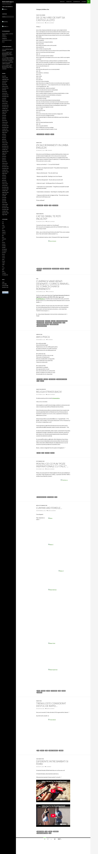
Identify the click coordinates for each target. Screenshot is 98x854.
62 (54, 839)
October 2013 (5, 108)
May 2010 (4, 178)
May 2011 (4, 158)
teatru (3, 271)
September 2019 (5, 79)
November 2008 (5, 209)
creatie (38, 334)
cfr (38, 750)
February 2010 (5, 183)
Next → (60, 839)
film (3, 235)
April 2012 (4, 139)
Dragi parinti (4, 38)
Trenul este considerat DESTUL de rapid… (51, 704)
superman (39, 692)
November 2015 (5, 94)
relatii (3, 264)
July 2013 (4, 113)
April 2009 (4, 200)
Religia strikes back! (49, 391)
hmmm (43, 15)
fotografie (39, 461)
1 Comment (49, 150)
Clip (37, 758)
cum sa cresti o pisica (61, 379)
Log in (3, 282)
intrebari (3, 247)
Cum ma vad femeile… (49, 507)
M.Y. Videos (84, 1)
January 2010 (4, 185)
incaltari (39, 268)
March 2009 (4, 202)
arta (37, 505)
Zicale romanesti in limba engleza (52, 146)
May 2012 (4, 137)
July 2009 (4, 195)
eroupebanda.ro (57, 322)
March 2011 (4, 161)
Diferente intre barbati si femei (52, 762)
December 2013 (5, 105)
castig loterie (40, 134)
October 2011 (5, 149)
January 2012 (4, 144)
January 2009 (4, 206)
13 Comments (51, 291)
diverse (3, 230)
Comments (5, 285)
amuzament (40, 205)
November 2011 (5, 147)
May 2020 (4, 76)
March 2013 (4, 120)
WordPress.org (5, 287)
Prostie (41, 213)
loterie (47, 134)
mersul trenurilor (53, 750)
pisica (42, 380)
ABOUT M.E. (62, 1)
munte (3, 256)
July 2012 (4, 134)
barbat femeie (40, 831)
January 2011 (4, 165)
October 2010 (5, 170)
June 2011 (4, 156)
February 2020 (5, 77)
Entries (4, 283)
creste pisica (52, 379)
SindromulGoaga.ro (8, 1)
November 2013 (5, 106)
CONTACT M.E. (69, 1)
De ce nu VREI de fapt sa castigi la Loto (50, 19)
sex (3, 266)
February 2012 (5, 142)
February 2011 (5, 163)
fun (40, 15)
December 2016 (5, 88)
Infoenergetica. (56, 398)
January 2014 (4, 103)
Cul (2, 228)
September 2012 (5, 130)
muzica (3, 257)
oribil (62, 268)
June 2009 (4, 197)
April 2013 (4, 118)
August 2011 (4, 153)
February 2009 (5, 204)
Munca (3, 254)
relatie (3, 262)
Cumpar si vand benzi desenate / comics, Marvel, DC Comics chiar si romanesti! (52, 285)
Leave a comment (50, 22)
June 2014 (4, 98)
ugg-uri (39, 270)
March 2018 (4, 84)
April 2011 (4, 159)
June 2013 (4, 115)
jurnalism (4, 252)
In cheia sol (4, 36)
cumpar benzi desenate (62, 320)
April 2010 (4, 180)
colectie (48, 320)
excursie (4, 233)
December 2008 (5, 207)
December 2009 (5, 187)
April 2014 (4, 100)
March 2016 (4, 91)
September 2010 (5, 171)
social (3, 268)
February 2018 (5, 86)
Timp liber (4, 273)
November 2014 (5, 96)
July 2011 (4, 154)
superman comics (54, 324)
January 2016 (4, 93)
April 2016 (4, 89)
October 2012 (5, 129)
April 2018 (4, 82)
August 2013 (4, 112)
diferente (56, 831)
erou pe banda (40, 322)
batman (43, 690)
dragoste (4, 232)
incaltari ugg (56, 268)
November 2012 (5, 127)
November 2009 (5, 188)
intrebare (4, 245)
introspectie (4, 249)
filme (3, 237)
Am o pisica (43, 336)
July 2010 (4, 175)
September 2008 (5, 212)
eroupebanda (49, 322)
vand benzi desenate (41, 326)
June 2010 (4, 176)
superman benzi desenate (42, 324)
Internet (3, 244)
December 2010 (5, 166)
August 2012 (4, 132)
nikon (3, 259)
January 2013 (4, 123)
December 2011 (5, 146)
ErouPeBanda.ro (40, 298)
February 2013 (5, 122)
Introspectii (4, 250)
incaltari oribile (47, 268)
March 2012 (4, 141)
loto (52, 134)
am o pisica (39, 379)
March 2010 (4, 182)
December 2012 (5, 125)
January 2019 (4, 81)
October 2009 (5, 190)
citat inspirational (41, 497)
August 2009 (4, 194)
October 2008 (5, 211)
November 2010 (5, 168)
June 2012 (4, 135)
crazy (37, 15)
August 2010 (4, 173)
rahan (63, 690)
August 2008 (4, 214)
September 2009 (5, 192)
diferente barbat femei (42, 833)
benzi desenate (40, 320)
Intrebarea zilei (76, 1)
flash (48, 690)
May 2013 (4, 117)
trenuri (61, 750)
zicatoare (55, 205)
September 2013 (5, 110)
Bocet (3, 41)
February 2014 (5, 101)
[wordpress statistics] (5, 292)
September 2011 (5, 151)
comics (53, 320)
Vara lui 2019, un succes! (7, 40)
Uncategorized (5, 274)
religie (52, 452)
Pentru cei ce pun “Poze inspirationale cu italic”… (52, 465)
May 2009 (4, 199)
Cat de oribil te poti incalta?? (48, 217)
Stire (3, 269)
